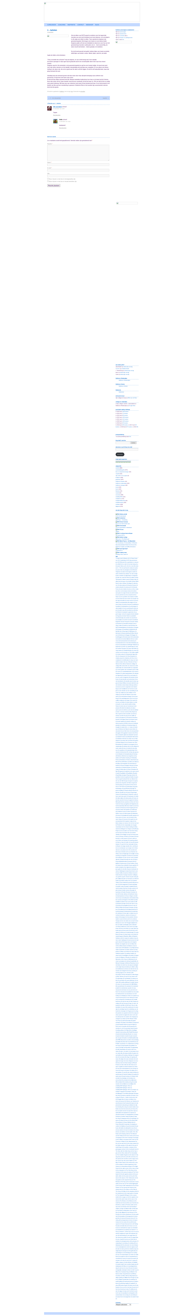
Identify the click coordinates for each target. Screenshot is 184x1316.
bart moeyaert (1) (126, 621)
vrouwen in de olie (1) (121, 1260)
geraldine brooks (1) (120, 777)
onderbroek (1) (131, 1007)
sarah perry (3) (119, 1076)
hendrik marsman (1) (134, 815)
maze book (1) (119, 955)
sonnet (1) (122, 1108)
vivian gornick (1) (125, 1248)
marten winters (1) (130, 949)
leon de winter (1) (126, 920)
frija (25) (118, 771)
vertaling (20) (132, 1243)
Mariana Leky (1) (132, 945)
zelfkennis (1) (134, 1289)
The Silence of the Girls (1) (130, 1189)
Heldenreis (118, 390)
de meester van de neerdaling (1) (128, 690)
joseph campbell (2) (130, 886)
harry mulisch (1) (131, 805)
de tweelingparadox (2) (125, 698)
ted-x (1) (119, 1131)
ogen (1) (131, 1003)
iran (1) (126, 857)
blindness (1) (122, 635)
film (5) (117, 761)
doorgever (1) (123, 717)
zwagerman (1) (128, 1296)
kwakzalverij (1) (128, 911)
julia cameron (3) (134, 888)
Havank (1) (123, 807)
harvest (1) (118, 807)
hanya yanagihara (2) (126, 803)
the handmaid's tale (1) (132, 1149)
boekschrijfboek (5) (127, 638)
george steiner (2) (132, 775)
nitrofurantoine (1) (121, 993)
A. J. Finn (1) (120, 567)
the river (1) (123, 1183)
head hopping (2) (131, 807)
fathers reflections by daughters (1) (126, 755)
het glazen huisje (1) (129, 821)
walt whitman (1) (129, 1262)
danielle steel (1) (130, 681)
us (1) (131, 1231)
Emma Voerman (124, 522)
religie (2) (123, 1059)
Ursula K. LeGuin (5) (125, 1231)
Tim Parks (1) (120, 1210)
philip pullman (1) (121, 1030)
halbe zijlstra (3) (121, 798)
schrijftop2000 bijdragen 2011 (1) (124, 1085)
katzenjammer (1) (121, 895)
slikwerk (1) (132, 1105)
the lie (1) (124, 1156)
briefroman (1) (119, 646)
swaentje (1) (128, 1124)
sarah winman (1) (127, 1076)
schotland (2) (126, 1080)
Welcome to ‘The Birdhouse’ (122, 539)
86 (137, 426)
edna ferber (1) (133, 729)
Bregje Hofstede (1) (134, 644)
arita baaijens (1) (120, 608)
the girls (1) (129, 1145)
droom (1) (131, 723)
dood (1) (118, 717)
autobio (117, 468)
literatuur (118, 491)
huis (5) (132, 842)
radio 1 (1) (122, 1051)
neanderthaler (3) (121, 986)
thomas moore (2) (127, 1206)
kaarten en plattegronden (126, 37)
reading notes (123, 552)
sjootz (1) (134, 1103)
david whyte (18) (127, 684)
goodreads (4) (127, 788)
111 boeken (125, 419)
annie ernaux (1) (131, 600)
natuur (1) (119, 984)
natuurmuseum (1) (126, 984)
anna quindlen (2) (124, 596)
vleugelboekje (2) (133, 1250)
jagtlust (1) (118, 863)
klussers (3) (120, 903)
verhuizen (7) (135, 1241)
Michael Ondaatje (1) (121, 963)
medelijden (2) (126, 955)
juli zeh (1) (126, 888)
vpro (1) (128, 1256)
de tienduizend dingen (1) (126, 696)
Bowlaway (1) (135, 642)
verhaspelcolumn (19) (126, 1241)
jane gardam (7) (134, 865)
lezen (117, 489)
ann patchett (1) (121, 594)
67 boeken (129, 426)
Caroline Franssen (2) (122, 648)
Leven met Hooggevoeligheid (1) (129, 922)
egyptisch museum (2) (128, 732)
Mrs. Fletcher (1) (121, 976)
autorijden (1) (120, 619)
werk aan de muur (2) (124, 1268)
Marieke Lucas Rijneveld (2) (131, 947)
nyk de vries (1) (126, 1001)
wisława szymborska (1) (124, 1279)
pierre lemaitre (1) (121, 1035)
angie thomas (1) (127, 592)
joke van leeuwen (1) (129, 878)
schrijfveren (118, 498)
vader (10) (128, 1233)
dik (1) (127, 711)
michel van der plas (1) (128, 965)
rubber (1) (133, 1070)
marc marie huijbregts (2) (122, 940)
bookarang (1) (132, 640)
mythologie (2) (120, 978)
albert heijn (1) (134, 579)
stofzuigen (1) (135, 1118)
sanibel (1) (136, 1074)
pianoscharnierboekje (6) (123, 1034)
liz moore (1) (131, 926)
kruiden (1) (132, 907)
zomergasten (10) (133, 1293)
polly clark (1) (126, 1041)
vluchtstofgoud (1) (128, 1252)
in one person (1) (123, 849)
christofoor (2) (128, 658)
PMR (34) (120, 1039)
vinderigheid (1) (122, 1246)
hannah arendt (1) (120, 800)
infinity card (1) (119, 853)
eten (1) (126, 748)
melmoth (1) (134, 957)
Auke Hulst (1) (127, 615)
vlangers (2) (126, 1250)
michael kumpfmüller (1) (132, 961)
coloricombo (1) (125, 665)
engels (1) (126, 744)
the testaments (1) (120, 1193)
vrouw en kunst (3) (127, 1258)
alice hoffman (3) (124, 583)
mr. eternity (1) (128, 972)
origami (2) (126, 1014)
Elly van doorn (57, 107)
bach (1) (132, 619)
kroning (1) (127, 907)
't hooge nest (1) (120, 558)
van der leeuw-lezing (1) (121, 1235)
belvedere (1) (131, 627)
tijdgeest (118, 506)
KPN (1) (117, 907)
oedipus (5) (118, 1003)
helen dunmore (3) (132, 811)
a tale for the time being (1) (130, 564)
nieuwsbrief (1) (129, 991)
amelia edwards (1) (120, 587)
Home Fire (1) (127, 832)
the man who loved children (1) (126, 1160)
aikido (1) (133, 577)
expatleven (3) (123, 750)
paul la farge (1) (133, 1024)
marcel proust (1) (132, 940)
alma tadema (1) (123, 585)
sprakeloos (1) (127, 1112)
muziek (117, 492)
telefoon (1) (124, 1131)
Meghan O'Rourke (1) (126, 957)
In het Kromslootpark (121, 516)
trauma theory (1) (131, 1218)
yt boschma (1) (123, 1289)
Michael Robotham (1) (131, 963)
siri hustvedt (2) (128, 1103)
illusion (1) (119, 846)
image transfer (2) (126, 846)
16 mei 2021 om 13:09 (58, 108)
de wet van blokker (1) (121, 702)
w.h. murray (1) (133, 1260)
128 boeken (126, 421)
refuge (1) (128, 1057)
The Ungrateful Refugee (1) (124, 1195)
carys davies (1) (119, 650)
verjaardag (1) (119, 1243)
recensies (118, 494)
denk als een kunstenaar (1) (128, 706)
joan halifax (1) (120, 872)
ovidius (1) (124, 1018)
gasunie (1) (122, 771)
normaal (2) (121, 999)
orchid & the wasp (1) (133, 1012)
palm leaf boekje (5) (127, 1020)
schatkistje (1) (124, 1078)
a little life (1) (120, 564)
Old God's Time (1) (130, 1005)
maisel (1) (127, 938)
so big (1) (126, 1106)
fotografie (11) (125, 763)
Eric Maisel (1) (135, 746)
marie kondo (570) (120, 947)
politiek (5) (119, 1041)
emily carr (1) (132, 738)
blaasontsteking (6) (127, 633)
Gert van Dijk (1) (131, 778)
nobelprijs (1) (124, 995)
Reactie (50, 144)
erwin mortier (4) (119, 748)
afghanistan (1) (129, 575)
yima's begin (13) (125, 1285)
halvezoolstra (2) (129, 798)
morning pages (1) (120, 972)
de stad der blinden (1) (126, 694)
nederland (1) (129, 986)
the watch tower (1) (124, 1199)
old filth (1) (123, 1005)
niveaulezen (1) (130, 993)
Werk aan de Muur (132, 397)
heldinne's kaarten (120, 481)
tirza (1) (117, 1212)
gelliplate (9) (131, 773)
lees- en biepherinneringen (122, 471)
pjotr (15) (121, 1037)
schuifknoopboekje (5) (129, 1093)
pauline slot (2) (126, 1026)
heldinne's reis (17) (122, 811)
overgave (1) (119, 1018)
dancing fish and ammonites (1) (128, 679)
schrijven (118, 504)
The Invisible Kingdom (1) (123, 1154)
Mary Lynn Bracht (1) (126, 951)
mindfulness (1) (121, 968)
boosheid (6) (119, 642)
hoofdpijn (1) (125, 834)
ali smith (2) (130, 581)
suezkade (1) (120, 1122)
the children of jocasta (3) (123, 1139)
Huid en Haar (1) (121, 842)
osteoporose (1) (121, 1016)
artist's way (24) (123, 610)
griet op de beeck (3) (127, 792)
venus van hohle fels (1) (131, 1239)
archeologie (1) (134, 606)
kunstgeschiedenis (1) (132, 909)
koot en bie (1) (133, 905)
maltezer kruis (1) (134, 938)
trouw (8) (130, 1222)
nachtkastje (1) (128, 978)
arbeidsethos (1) (126, 606)
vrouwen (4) (135, 1258)
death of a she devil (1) (123, 704)
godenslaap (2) (130, 786)
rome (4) (119, 1068)
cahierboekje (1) (131, 646)
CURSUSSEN (51, 25)
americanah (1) (129, 587)
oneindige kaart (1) (124, 1009)
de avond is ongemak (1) (125, 686)
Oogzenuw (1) (131, 1011)
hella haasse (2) (128, 813)
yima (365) (118, 1285)
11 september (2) (123, 560)
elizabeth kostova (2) (122, 736)
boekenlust (122, 518)
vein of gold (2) (121, 1239)
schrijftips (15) (132, 1083)
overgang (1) (134, 1016)
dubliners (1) (125, 725)
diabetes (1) (129, 708)
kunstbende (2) (122, 909)
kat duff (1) (118, 894)
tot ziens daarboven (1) (127, 1214)
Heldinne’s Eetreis (120, 384)
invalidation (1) (120, 857)
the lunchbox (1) (126, 1158)
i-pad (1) (123, 844)
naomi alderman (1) (131, 980)
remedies (122, 35)
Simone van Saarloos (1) (132, 1101)
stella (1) (132, 1116)
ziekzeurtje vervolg (127, 366)
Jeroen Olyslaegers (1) (121, 871)
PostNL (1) (118, 1043)
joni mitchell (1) (124, 882)
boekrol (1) (119, 638)
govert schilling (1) (120, 790)
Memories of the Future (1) (122, 959)
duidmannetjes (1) (132, 725)
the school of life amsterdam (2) (125, 1185)
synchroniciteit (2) (131, 1126)
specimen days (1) (133, 1110)
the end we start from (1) (122, 1143)
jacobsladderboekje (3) (122, 861)
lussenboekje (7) (131, 932)
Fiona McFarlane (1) (124, 761)
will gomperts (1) (133, 1275)
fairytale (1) (121, 754)
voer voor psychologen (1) (123, 1254)
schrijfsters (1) (125, 1083)
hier (123, 39)
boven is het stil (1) (126, 642)
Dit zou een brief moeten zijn (123, 523)
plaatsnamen (123, 33)
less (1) (119, 922)
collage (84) (118, 665)
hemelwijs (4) (125, 815)
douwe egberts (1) (121, 721)
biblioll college (123, 537)
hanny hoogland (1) (130, 800)
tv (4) (133, 1223)
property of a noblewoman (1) (128, 1043)
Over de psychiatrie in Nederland (124, 527)
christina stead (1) (120, 658)
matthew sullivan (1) (131, 953)
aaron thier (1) (120, 569)
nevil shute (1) (124, 989)
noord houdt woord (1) (121, 997)
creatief (117, 473)
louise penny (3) (120, 930)
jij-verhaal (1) (130, 871)
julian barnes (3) (127, 890)
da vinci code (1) (120, 677)
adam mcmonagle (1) (127, 571)
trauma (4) (124, 1218)
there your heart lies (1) (132, 1202)
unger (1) (129, 1227)
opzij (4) (126, 1012)
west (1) (132, 1268)
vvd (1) (128, 1260)
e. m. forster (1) (130, 727)
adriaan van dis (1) (130, 573)
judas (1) (122, 888)
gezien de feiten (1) (128, 782)
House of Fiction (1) (125, 836)
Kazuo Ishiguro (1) (130, 895)
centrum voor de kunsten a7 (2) (123, 652)
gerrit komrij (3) (123, 778)
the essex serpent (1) (133, 1143)
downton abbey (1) (131, 721)
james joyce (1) (124, 863)
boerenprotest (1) (124, 640)
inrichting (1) (119, 855)
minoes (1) (127, 968)
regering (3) (134, 1057)
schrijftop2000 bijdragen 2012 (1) (124, 1087)
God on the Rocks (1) (121, 786)
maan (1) (122, 934)
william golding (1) (120, 1277)
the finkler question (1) (121, 1145)
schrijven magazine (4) (121, 1091)
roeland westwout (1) (129, 1066)
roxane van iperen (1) (126, 1070)
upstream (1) (128, 1229)
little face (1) (125, 926)
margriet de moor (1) (126, 943)
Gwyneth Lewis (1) (133, 794)
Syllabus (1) (124, 1126)
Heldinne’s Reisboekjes (121, 378)
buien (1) (125, 646)
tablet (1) (123, 1128)
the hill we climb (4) (124, 1152)
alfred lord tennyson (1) (121, 581)
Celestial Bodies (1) (128, 650)
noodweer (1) (135, 995)
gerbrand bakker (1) (130, 777)
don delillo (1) (132, 715)
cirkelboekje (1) (126, 660)
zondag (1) (127, 1294)
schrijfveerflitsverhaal (121, 500)
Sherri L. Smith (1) (125, 1097)
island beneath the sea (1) (127, 859)
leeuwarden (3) (131, 917)
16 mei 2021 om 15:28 (64, 121)
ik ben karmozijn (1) (130, 844)
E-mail (49, 168)
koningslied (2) (126, 905)
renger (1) (122, 1060)
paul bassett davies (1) (122, 1024)
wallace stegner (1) (120, 1262)
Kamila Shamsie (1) (127, 892)
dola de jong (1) (125, 715)
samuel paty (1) (119, 1074)
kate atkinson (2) (125, 894)
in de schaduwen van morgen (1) (125, 848)
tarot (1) (128, 1129)
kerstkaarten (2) (127, 897)
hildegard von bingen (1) (127, 828)
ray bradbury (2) (119, 1055)
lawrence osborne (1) (126, 915)
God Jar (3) (134, 784)
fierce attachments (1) (133, 759)
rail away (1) (134, 1051)
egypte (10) (120, 732)
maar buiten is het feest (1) (131, 934)
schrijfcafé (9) (121, 1082)
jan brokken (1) (132, 863)
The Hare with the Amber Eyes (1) (124, 1151)
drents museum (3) (120, 723)
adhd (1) (135, 571)
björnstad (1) (119, 633)
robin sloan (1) (131, 1064)
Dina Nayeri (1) (133, 711)
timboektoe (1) (127, 1210)
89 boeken (125, 424)
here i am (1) (127, 817)
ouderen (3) (128, 1016)
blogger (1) (134, 635)
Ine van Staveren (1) (132, 851)
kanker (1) (134, 892)
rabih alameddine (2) (122, 1049)
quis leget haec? (124, 548)
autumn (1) (126, 619)
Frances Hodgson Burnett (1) (128, 765)
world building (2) (120, 1281)
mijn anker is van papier (121, 475)
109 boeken (126, 417)
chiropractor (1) (123, 656)
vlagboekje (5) (119, 1250)
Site (48, 173)
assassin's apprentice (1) (129, 612)
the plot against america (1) (127, 1174)
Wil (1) (123, 1275)
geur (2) (128, 780)
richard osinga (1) (128, 1062)
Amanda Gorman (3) (133, 585)
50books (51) (123, 562)
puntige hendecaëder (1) (126, 1047)
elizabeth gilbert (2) (123, 734)
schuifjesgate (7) (120, 1093)
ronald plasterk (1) (126, 1068)
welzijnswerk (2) (119, 1266)
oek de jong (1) (125, 1003)
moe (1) (136, 968)
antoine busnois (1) (128, 604)
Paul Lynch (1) (119, 1026)
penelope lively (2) (130, 1028)
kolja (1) (125, 903)
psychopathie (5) (126, 1045)
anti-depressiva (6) (124, 602)
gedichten (118, 479)
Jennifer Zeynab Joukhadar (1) (130, 869)
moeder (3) (118, 970)
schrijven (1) (135, 1089)
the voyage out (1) (124, 1197)
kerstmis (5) (134, 897)
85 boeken (125, 415)
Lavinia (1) (118, 915)
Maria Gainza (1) (124, 945)
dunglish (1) (118, 727)
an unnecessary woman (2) (126, 591)
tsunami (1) (128, 1223)
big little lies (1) (119, 631)
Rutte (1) (136, 1072)
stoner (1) (118, 1120)
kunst (117, 487)
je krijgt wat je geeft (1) (130, 867)
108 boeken (126, 411)
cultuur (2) (126, 675)
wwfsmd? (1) (134, 1283)
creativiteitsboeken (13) (128, 671)
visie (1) (119, 1248)
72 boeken (125, 413)
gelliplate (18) (124, 773)
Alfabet (117, 531)
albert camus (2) (127, 579)
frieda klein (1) (124, 769)
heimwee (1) (128, 809)
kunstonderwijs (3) (120, 911)
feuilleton (62, 91)
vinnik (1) (129, 1246)
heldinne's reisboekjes (121, 483)
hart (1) (136, 805)
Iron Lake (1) (131, 857)
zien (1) (117, 1291)
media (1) (132, 955)
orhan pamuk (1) (120, 1014)
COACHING (61, 25)
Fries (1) (130, 769)
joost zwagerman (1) (125, 884)
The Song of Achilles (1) (121, 1191)
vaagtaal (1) (122, 1233)
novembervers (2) (129, 999)
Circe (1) (134, 658)
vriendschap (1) (133, 1256)
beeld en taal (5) (128, 625)
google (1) (133, 788)
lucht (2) (132, 930)
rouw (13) (118, 1070)
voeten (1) (132, 1254)
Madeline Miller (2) (128, 936)
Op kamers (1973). (120, 535)
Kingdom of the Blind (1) (129, 899)
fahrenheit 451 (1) (125, 752)
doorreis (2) (130, 717)
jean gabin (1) (119, 869)
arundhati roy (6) (131, 610)
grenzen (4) (118, 792)
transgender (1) (131, 1216)
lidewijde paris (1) (128, 924)
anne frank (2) (120, 598)
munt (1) (127, 976)
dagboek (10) (127, 677)
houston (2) (133, 836)
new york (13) (131, 989)
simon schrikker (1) (130, 1099)
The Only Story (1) (130, 1170)
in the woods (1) (132, 849)
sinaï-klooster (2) (120, 1103)
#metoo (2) (126, 558)
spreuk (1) (133, 1112)
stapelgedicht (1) (131, 1114)
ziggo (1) (122, 1291)
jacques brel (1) (132, 861)
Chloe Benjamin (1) (132, 656)
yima (72, 91)
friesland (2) (135, 769)
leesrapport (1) (123, 917)
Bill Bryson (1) (133, 631)
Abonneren (120, 454)
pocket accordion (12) (128, 1039)
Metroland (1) (132, 959)
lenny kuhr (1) (128, 918)
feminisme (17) (123, 759)
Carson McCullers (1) (133, 648)
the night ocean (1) (125, 1168)
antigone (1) (132, 602)
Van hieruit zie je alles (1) (122, 1237)
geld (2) (119, 773)
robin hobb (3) (124, 1064)
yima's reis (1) (133, 1285)
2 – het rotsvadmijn (54, 98)
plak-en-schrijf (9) (128, 1037)
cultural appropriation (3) (128, 673)
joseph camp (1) (121, 886)
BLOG (97, 25)
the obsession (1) (121, 1170)
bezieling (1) (127, 629)
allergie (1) (130, 583)
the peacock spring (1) (127, 1172)
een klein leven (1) (126, 731)
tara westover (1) (121, 1129)
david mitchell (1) (132, 683)
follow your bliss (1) (134, 761)
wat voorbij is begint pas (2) (131, 1264)
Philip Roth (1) (129, 1030)
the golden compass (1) (129, 1147)
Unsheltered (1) (121, 1229)
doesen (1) (118, 715)
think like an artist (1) (121, 1204)
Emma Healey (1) (121, 742)
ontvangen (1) (124, 1011)
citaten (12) (122, 661)
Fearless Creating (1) (126, 757)
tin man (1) (134, 1210)
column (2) (132, 665)
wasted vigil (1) (120, 1264)
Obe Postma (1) (134, 1001)
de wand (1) (134, 700)
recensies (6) (123, 1057)
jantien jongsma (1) (120, 867)
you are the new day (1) (127, 1287)
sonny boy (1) (129, 1108)
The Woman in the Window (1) (127, 1200)
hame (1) (136, 798)
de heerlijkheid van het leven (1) (128, 688)
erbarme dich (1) (128, 746)
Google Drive (132, 405)
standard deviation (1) (121, 1114)
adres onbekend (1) (120, 573)
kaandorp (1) (119, 892)
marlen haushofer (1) (121, 949)
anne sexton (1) (128, 598)
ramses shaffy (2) (128, 1053)
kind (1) (121, 899)
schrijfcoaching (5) (129, 1082)
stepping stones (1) (126, 1118)
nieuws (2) (123, 991)
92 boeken (125, 423)
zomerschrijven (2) (120, 1294)
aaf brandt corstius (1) (129, 567)
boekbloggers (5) (120, 637)
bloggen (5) (129, 635)
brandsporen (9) (125, 644)
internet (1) (131, 855)
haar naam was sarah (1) (122, 796)
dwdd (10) (124, 727)
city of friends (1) (130, 661)
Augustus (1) (120, 615)
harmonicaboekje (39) (121, 805)
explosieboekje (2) (131, 750)
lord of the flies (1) (125, 928)
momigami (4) (124, 970)
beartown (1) (120, 623)
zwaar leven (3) (121, 1296)
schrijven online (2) (131, 1091)
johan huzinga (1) (124, 874)
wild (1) (127, 1275)
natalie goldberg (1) (126, 982)
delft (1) (131, 704)
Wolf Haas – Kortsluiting (121, 519)
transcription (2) (123, 1216)
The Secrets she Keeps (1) (127, 1187)
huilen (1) (128, 842)
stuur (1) (127, 1120)
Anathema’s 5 (119, 550)
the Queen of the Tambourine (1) (128, 1177)
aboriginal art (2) (128, 569)
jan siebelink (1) (126, 865)
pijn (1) (132, 1035)
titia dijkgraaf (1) (123, 1212)
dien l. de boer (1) (121, 711)
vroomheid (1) (119, 1258)
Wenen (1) (126, 1266)
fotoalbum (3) (119, 763)
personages (123, 31)
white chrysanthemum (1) (126, 1273)
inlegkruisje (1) (126, 853)
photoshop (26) (125, 1032)
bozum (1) (118, 644)
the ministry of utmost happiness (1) (126, 1164)
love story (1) (127, 930)
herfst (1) (132, 817)
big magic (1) (126, 631)
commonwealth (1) (127, 667)
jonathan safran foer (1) (126, 880)
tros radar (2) (125, 1222)
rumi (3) (125, 1072)
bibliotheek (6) (133, 629)
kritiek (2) (122, 907)
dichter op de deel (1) (129, 709)
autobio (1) (128, 617)
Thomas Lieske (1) (130, 1204)
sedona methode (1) (127, 1095)
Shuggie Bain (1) (121, 1099)
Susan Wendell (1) (120, 1124)
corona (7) (119, 671)
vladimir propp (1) (134, 1248)
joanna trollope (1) (129, 872)
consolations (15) (130, 669)
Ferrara (121, 529)
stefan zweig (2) (126, 1116)
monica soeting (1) (132, 970)
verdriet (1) (118, 1241)
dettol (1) (124, 708)
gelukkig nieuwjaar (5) (122, 775)
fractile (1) (118, 765)
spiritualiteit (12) (119, 1112)
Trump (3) (123, 1223)
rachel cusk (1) (131, 1049)
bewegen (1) (120, 629)
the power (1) (127, 1176)
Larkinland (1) (120, 913)
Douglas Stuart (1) (125, 719)
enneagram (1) (132, 744)
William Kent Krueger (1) (130, 1277)
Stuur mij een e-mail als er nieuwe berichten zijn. (63, 181)
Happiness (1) (134, 803)
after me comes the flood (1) (124, 577)
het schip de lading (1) (129, 826)
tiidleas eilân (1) (129, 1208)
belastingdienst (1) (123, 627)
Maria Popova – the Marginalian (127, 541)
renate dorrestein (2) (130, 1059)
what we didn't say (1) (133, 1269)
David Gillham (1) (124, 683)
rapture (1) (135, 1053)
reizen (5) (118, 1059)
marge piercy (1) (128, 942)
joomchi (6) (131, 882)
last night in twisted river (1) (131, 913)
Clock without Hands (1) (125, 663)
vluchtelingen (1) (120, 1252)
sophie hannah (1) (123, 1110)
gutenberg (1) (125, 794)
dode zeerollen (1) (127, 713)
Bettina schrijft (123, 514)
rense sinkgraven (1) (130, 1060)
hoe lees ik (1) (120, 832)
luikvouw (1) (124, 932)
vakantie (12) (134, 1233)
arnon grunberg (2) (128, 608)
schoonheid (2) (119, 1080)
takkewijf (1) (128, 1128)
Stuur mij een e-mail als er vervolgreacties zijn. (62, 179)
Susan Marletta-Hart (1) (129, 1122)
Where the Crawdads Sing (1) (123, 1271)
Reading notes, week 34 (122, 554)
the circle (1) (133, 1139)
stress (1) (123, 1120)
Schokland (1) (131, 1078)
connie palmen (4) (121, 669)
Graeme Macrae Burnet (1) (131, 790)
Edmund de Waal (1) (124, 729)
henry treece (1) (119, 817)
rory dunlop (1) (134, 1068)
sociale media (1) (133, 1106)
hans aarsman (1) (126, 801)
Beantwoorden (56, 115)
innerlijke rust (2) (134, 853)
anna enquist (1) (129, 594)
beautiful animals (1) (129, 623)
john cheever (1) (127, 876)
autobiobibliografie (120, 469)
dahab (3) (133, 677)
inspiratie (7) (125, 855)
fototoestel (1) (133, 763)
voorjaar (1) (123, 1256)
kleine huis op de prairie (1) (128, 901)
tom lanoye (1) (131, 1212)
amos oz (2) (131, 589)
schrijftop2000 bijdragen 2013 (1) (124, 1089)
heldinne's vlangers (120, 485)
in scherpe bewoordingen (126, 533)
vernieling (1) (126, 1243)
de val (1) (133, 698)
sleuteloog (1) (126, 1105)
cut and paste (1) (133, 675)
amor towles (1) (124, 589)
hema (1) (119, 815)
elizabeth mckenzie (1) (122, 738)
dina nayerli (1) (119, 713)
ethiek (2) (130, 748)
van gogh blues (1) (132, 1235)
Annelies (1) (123, 600)
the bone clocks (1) (129, 1135)
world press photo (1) (129, 1281)
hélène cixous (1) (120, 813)
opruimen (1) (120, 1012)
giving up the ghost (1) (125, 784)
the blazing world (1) (125, 1133)
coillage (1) (134, 663)
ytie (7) (128, 1289)
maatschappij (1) (120, 936)
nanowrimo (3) (122, 980)
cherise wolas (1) (121, 654)
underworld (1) (123, 1227)
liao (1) (117, 924)
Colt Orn (118, 368)
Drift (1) (127, 723)
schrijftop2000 (119, 496)
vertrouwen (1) (127, 1245)
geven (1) (132, 780)
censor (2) (135, 650)
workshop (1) (134, 1279)
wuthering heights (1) (125, 1283)
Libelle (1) (121, 924)
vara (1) (130, 1237)
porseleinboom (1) (133, 1041)
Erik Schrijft (123, 525)
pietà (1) (128, 1035)
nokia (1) (130, 995)
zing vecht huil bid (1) (129, 1291)
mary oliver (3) (135, 951)
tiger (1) (123, 1208)
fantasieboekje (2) (129, 754)
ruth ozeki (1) (130, 1072)
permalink (82, 91)
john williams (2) (119, 878)
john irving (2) (135, 876)
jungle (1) (133, 890)
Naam (49, 162)
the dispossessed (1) (132, 1141)
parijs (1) (124, 1022)
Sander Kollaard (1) (128, 1074)
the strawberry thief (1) (133, 1191)
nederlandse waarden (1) (127, 988)
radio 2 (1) (128, 1051)
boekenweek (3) (128, 637)
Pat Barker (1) (130, 1022)
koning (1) (119, 905)
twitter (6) (124, 1225)
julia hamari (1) (119, 890)
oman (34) (124, 1007)
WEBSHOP (89, 25)
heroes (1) (126, 819)
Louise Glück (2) (134, 928)
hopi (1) (130, 834)
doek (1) (134, 713)
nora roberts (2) (130, 997)
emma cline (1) (125, 740)
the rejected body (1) (128, 1179)
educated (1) (119, 731)
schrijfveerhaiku (125, 368)
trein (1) (132, 1220)
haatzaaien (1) (131, 796)
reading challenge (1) (129, 1055)
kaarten (106, 98)
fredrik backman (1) (127, 767)
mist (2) (132, 968)
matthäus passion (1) (121, 953)
